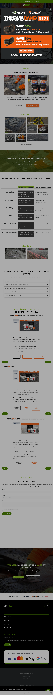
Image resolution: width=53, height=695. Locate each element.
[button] (51, 9)
